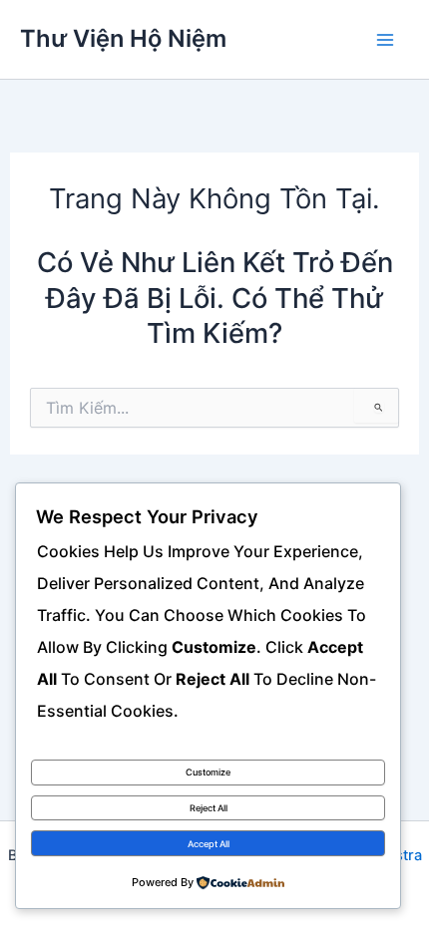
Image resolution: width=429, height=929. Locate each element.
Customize (208, 772)
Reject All (208, 807)
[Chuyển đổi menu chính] (385, 39)
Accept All (208, 843)
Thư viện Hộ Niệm (123, 38)
